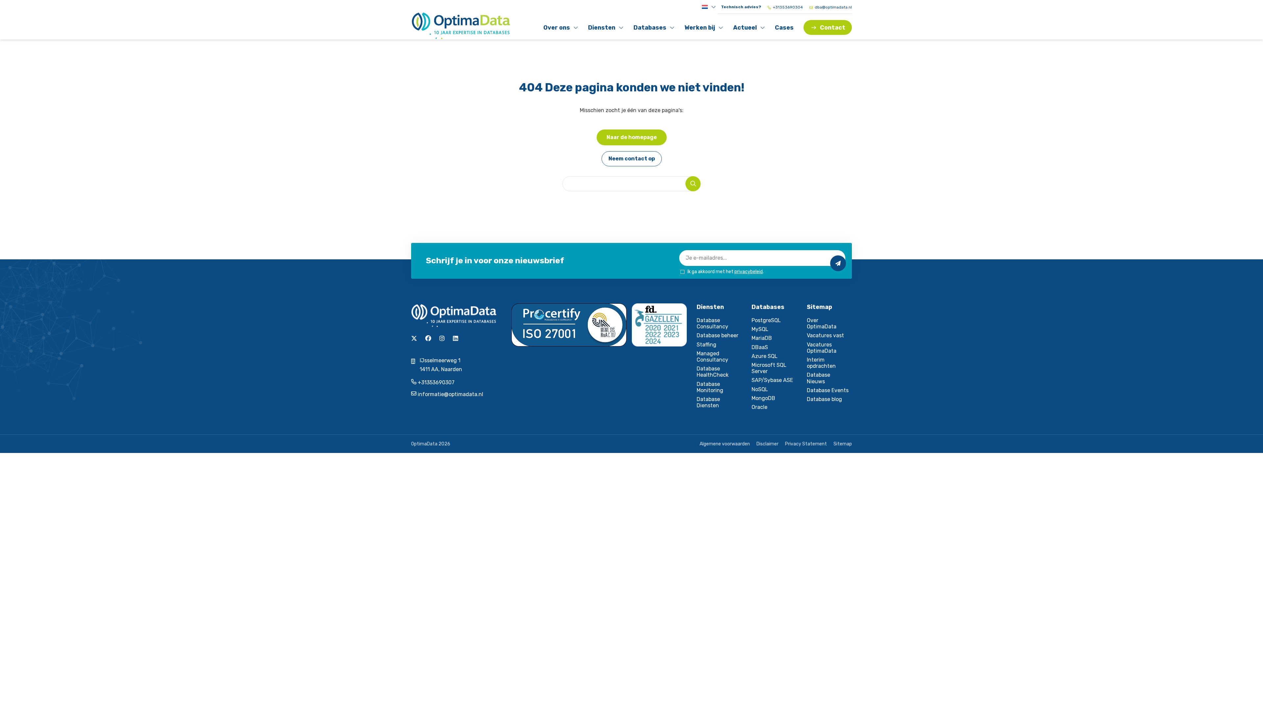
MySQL (760, 329)
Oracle (759, 407)
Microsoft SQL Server (769, 368)
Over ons (557, 29)
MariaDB (762, 338)
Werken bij (699, 29)
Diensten (602, 29)
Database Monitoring (710, 387)
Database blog (824, 399)
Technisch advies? (741, 7)
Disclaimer (767, 444)
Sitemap (842, 444)
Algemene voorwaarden (725, 444)
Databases (649, 29)
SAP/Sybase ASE (772, 380)
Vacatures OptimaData (821, 348)
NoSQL (760, 389)
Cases (784, 27)
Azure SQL (765, 356)
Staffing (706, 345)
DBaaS (760, 347)
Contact (832, 27)
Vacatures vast (825, 335)
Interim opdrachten (821, 363)
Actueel (747, 29)
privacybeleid (748, 271)
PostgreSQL (766, 320)
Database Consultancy (712, 323)
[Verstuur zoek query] (693, 183)
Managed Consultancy (712, 356)
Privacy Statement (806, 444)
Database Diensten (708, 402)
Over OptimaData (821, 323)
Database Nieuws (818, 378)
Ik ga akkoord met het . (725, 271)
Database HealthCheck (713, 372)
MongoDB (763, 398)
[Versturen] (838, 263)
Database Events (828, 390)
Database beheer (717, 335)
